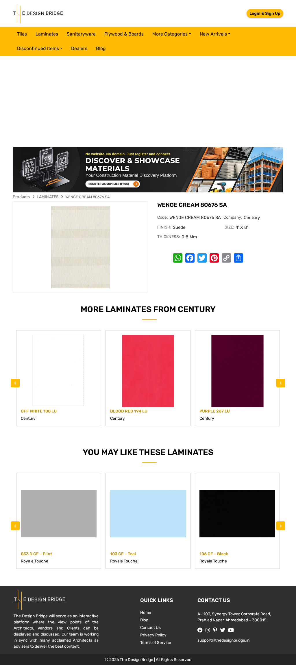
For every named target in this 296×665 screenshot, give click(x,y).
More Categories (170, 34)
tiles (22, 34)
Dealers (79, 48)
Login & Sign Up (264, 13)
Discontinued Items (38, 48)
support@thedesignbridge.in (223, 640)
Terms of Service (155, 642)
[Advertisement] (148, 99)
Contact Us (150, 627)
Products (21, 196)
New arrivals (213, 34)
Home (145, 612)
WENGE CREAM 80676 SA (87, 197)
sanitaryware (81, 34)
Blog (101, 48)
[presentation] (15, 383)
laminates (47, 34)
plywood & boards (124, 34)
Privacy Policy (153, 635)
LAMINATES (48, 196)
